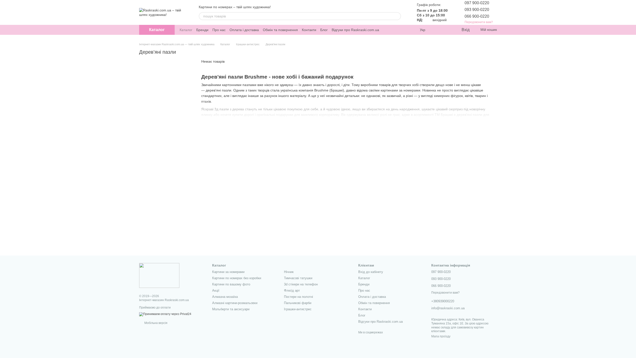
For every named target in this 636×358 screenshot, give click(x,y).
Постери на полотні (298, 297)
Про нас (219, 30)
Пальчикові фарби (297, 303)
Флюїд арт (292, 290)
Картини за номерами (228, 272)
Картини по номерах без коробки (236, 278)
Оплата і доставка (244, 30)
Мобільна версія (155, 323)
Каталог (186, 30)
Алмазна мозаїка (225, 297)
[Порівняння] (437, 29)
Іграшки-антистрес (298, 309)
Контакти (309, 30)
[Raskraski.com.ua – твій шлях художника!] (159, 275)
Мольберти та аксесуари (230, 309)
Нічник (289, 272)
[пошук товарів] (397, 16)
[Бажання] (447, 29)
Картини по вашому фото (231, 284)
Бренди (202, 30)
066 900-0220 (477, 16)
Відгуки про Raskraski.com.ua (355, 30)
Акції (215, 290)
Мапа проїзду (440, 336)
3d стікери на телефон (301, 284)
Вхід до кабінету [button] (370, 272)
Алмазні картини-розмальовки (234, 303)
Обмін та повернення (280, 30)
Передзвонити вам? (479, 22)
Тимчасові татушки (298, 278)
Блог (324, 30)
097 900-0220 (477, 3)
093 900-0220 (477, 9)
